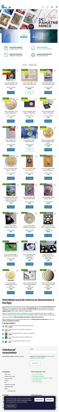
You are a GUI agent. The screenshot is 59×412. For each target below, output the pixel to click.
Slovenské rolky (11, 391)
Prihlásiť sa (35, 363)
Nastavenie (11, 406)
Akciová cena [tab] (32, 65)
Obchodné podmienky (38, 376)
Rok (6, 382)
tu (26, 402)
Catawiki (18, 319)
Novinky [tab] (25, 65)
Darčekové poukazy (10, 384)
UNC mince (8, 374)
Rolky (6, 388)
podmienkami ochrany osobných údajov (42, 357)
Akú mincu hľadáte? (37, 374)
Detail (29, 92)
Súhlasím (49, 400)
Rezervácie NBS (9, 386)
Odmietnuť (39, 400)
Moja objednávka (36, 380)
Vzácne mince (8, 378)
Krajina (6, 380)
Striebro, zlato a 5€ (10, 376)
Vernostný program (37, 381)
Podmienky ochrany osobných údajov (42, 378)
